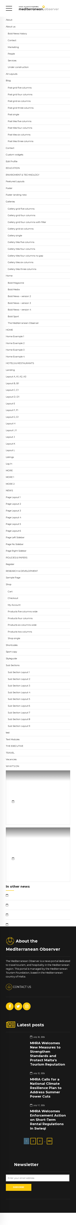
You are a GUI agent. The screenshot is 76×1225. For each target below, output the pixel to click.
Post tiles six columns (19, 134)
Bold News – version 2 (19, 296)
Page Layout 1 (13, 497)
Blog (8, 80)
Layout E (10, 403)
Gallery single (15, 235)
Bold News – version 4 (19, 309)
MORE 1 (10, 477)
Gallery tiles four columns (21, 249)
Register (10, 564)
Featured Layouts (15, 181)
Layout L (10, 450)
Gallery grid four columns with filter (27, 222)
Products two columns (20, 631)
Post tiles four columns (20, 127)
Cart (10, 591)
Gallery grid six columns (21, 228)
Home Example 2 (15, 343)
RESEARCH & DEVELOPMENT (22, 571)
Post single (13, 114)
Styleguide (11, 658)
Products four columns (20, 618)
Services (12, 60)
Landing (10, 370)
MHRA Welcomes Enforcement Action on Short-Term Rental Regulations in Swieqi (48, 1119)
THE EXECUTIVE (14, 746)
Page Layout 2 (13, 503)
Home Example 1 (15, 336)
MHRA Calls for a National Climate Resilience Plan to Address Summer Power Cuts (46, 1087)
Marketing (13, 47)
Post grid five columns (20, 87)
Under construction (18, 67)
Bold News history (17, 33)
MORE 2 (10, 484)
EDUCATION (13, 168)
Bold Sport (13, 316)
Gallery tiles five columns (21, 242)
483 (49, 1141)
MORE (9, 470)
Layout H (10, 423)
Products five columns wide (22, 611)
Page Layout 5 (13, 524)
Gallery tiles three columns (22, 269)
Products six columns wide (22, 625)
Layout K (10, 443)
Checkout (13, 598)
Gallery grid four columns (21, 215)
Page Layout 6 (13, 530)
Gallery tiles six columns (20, 262)
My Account (14, 605)
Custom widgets (14, 154)
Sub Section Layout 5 (19, 699)
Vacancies (11, 759)
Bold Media (14, 289)
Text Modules (12, 739)
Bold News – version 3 (19, 303)
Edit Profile (11, 161)
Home (9, 275)
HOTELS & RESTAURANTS (20, 363)
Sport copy (11, 651)
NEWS (9, 490)
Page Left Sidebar (15, 537)
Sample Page (13, 577)
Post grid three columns (21, 108)
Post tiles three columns (20, 141)
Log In (9, 463)
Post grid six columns (19, 101)
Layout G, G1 (12, 417)
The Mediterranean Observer (23, 323)
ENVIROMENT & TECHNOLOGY (22, 174)
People (11, 53)
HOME (9, 329)
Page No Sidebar (15, 544)
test (8, 732)
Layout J (10, 437)
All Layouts (11, 74)
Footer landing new (16, 194)
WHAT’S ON (12, 766)
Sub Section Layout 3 (19, 685)
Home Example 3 (15, 349)
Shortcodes (12, 645)
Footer (9, 188)
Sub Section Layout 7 (19, 712)
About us (10, 26)
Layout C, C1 (12, 390)
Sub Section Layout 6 (19, 705)
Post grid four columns (20, 94)
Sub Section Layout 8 (19, 719)
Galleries (10, 201)
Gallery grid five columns (21, 208)
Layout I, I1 (11, 430)
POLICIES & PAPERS (16, 557)
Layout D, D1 (12, 396)
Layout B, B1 (12, 383)
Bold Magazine (16, 283)
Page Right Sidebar (16, 550)
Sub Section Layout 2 (19, 679)
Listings (10, 457)
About (9, 19)
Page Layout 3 (13, 510)
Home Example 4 (15, 356)
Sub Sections (12, 665)
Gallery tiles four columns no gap (25, 255)
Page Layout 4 (13, 517)
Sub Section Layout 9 (19, 726)
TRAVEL (10, 752)
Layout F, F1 (12, 410)
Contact (12, 40)
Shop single (14, 638)
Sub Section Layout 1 (19, 672)
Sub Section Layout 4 (19, 692)
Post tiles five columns (19, 121)
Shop (8, 584)
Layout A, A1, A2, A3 (16, 376)
